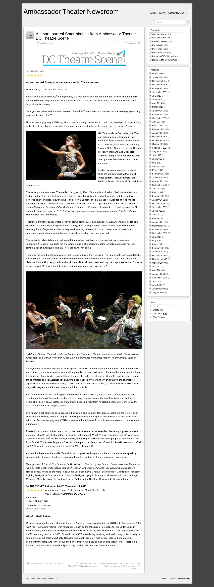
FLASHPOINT (73, 566)
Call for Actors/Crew (161, 38)
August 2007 (158, 292)
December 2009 (159, 255)
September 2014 (160, 118)
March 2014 (157, 125)
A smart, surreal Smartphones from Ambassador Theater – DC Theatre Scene (87, 36)
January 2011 (158, 222)
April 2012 (157, 189)
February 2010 (159, 248)
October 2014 (158, 114)
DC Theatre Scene (133, 563)
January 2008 (158, 289)
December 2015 (159, 81)
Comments (160, 313)
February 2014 (159, 129)
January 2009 (158, 274)
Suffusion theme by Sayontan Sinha (176, 578)
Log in (155, 306)
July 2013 (156, 155)
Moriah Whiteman (105, 566)
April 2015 (157, 103)
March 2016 (157, 74)
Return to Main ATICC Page (164, 60)
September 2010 (160, 233)
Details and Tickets (36, 508)
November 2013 (159, 140)
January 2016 (158, 77)
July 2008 (156, 281)
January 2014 (158, 133)
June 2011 (157, 211)
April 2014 (157, 122)
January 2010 (158, 252)
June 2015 (157, 99)
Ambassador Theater (97, 563)
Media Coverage (46, 43)
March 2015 (157, 107)
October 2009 (158, 263)
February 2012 (159, 196)
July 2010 (156, 237)
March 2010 (157, 244)
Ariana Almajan (113, 563)
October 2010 (158, 229)
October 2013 (158, 144)
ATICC (122, 563)
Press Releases (159, 52)
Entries (158, 310)
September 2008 (160, 278)
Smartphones (131, 566)
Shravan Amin (119, 566)
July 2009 (156, 266)
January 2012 (158, 200)
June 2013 (157, 159)
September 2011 (159, 207)
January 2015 (158, 111)
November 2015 (159, 85)
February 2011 (159, 218)
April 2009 (157, 270)
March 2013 (157, 170)
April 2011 (157, 214)
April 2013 (157, 166)
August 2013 (158, 151)
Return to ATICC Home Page (165, 56)
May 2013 (156, 163)
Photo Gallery (158, 45)
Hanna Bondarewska (88, 566)
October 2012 (158, 181)
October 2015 (158, 88)
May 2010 (156, 241)
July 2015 (156, 96)
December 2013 (159, 137)
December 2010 (159, 226)
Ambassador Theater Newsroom (71, 11)
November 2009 (159, 259)
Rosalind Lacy (60, 89)
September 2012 (160, 185)
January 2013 (158, 177)
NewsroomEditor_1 (46, 563)
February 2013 (159, 174)
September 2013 (160, 148)
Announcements (159, 34)
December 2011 (159, 203)
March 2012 (157, 192)
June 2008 (157, 285)
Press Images (158, 49)
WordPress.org (159, 317)
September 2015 (160, 92)
